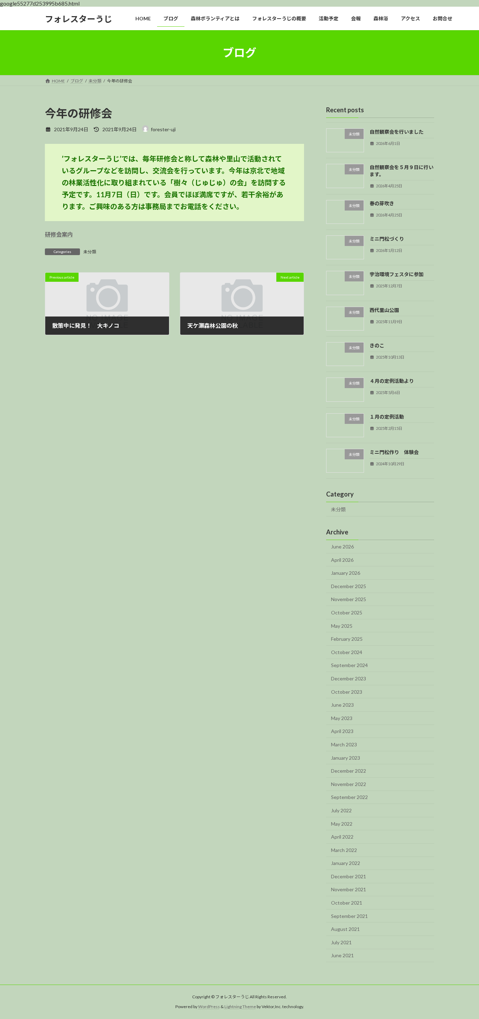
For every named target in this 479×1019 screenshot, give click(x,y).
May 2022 (341, 824)
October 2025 (346, 612)
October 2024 (346, 652)
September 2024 (349, 665)
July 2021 (341, 942)
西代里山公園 (384, 310)
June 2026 (342, 547)
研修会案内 (59, 234)
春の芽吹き (382, 203)
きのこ (377, 345)
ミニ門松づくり (387, 239)
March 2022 (344, 850)
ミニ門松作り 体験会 (394, 452)
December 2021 (348, 876)
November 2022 (348, 784)
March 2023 (344, 744)
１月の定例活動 (387, 417)
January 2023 (345, 758)
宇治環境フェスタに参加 (397, 275)
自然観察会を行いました (397, 132)
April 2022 (342, 837)
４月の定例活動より (392, 381)
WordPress (209, 1007)
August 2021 (345, 929)
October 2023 (346, 692)
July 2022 (341, 810)
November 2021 (348, 890)
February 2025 (347, 639)
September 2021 (349, 916)
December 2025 (348, 586)
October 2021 (346, 903)
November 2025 (348, 599)
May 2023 (341, 718)
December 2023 (348, 678)
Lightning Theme (240, 1007)
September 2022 (349, 797)
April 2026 (342, 560)
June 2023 (342, 705)
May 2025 (341, 626)
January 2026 (345, 573)
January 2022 (345, 863)
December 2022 (348, 771)
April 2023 (342, 731)
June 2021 (342, 956)
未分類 (89, 251)
